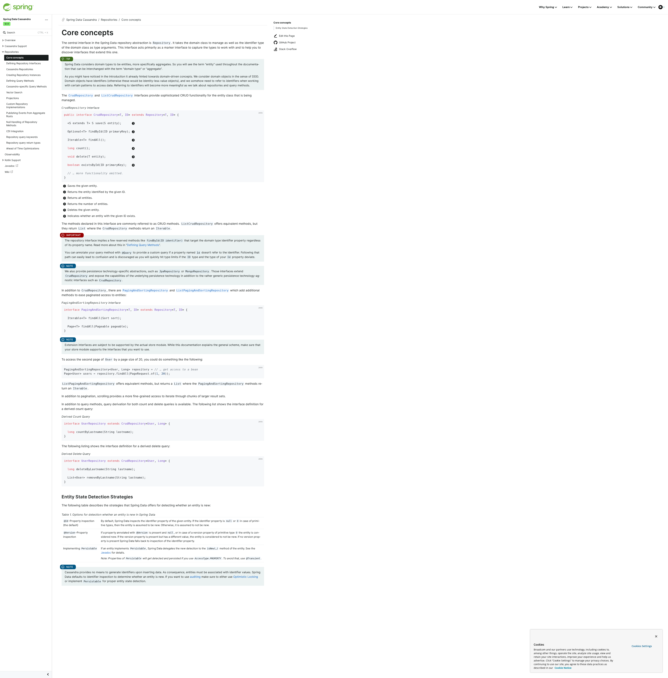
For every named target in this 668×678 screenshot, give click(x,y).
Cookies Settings (642, 646)
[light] (662, 7)
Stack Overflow (288, 49)
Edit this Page (287, 35)
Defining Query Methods (20, 80)
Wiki (7, 171)
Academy (603, 7)
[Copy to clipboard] (260, 178)
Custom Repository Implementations (17, 105)
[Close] (656, 636)
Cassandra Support (16, 45)
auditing (195, 576)
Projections (12, 97)
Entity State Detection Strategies (292, 28)
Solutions (623, 7)
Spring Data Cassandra (81, 19)
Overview (10, 40)
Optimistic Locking (245, 576)
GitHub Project (287, 42)
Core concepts (15, 57)
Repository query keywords (22, 136)
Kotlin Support (13, 159)
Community (645, 7)
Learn (566, 7)
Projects (583, 7)
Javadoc (10, 165)
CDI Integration (14, 131)
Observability (12, 154)
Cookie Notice (562, 667)
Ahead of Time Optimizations (22, 148)
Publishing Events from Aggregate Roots (25, 114)
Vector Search (14, 92)
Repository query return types (23, 142)
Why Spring (546, 7)
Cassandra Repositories (19, 69)
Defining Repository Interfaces (23, 63)
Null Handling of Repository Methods (21, 123)
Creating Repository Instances (23, 74)
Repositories (12, 51)
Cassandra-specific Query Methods (26, 86)
